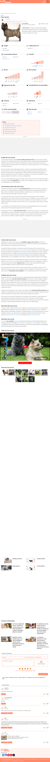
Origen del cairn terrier (9, 124)
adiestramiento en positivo (34, 315)
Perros (15, 13)
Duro (41, 112)
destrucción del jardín (13, 261)
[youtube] (8, 755)
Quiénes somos (18, 759)
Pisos (30, 103)
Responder (3, 694)
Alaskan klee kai (41, 559)
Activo (5, 105)
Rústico (5, 57)
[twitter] (3, 755)
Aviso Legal (25, 759)
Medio (30, 112)
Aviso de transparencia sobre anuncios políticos (10, 760)
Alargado (16, 57)
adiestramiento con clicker (13, 315)
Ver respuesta (4, 727)
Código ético (22, 760)
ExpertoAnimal (3, 13)
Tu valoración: (17, 671)
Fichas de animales (10, 13)
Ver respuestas (4, 713)
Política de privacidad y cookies (33, 759)
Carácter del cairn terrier (10, 128)
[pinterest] (11, 755)
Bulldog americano (17, 559)
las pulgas (33, 323)
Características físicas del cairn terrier (13, 126)
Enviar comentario (43, 674)
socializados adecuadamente (22, 250)
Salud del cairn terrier (9, 133)
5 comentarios (7, 19)
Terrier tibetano (41, 566)
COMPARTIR (44, 2)
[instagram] (6, 755)
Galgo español (16, 566)
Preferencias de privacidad (44, 759)
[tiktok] (14, 755)
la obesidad (21, 323)
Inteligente (17, 103)
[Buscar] (48, 2)
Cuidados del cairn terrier (10, 130)
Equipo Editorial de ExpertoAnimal (11, 21)
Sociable (5, 103)
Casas (41, 103)
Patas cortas (6, 59)
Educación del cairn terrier (10, 131)
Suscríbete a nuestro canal (25, 363)
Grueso (30, 114)
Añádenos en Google (44, 24)
